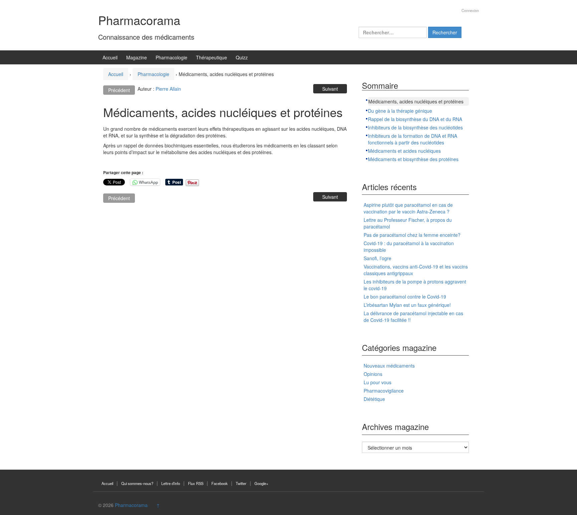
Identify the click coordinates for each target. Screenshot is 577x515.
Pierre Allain (168, 88)
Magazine (136, 57)
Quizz (242, 57)
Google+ (261, 483)
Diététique (374, 399)
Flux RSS (195, 483)
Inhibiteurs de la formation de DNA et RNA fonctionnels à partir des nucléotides (412, 139)
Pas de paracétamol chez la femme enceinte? (412, 234)
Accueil (110, 57)
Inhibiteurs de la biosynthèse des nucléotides (415, 127)
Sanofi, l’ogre (377, 258)
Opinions (373, 374)
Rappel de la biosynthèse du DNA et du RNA (415, 119)
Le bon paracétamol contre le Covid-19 (405, 296)
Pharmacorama (139, 19)
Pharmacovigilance (384, 390)
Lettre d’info (170, 483)
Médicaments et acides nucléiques (404, 150)
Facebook (219, 483)
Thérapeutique (211, 57)
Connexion (470, 10)
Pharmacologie (171, 57)
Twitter (241, 483)
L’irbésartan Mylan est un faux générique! (407, 305)
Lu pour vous (377, 382)
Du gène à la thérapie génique (400, 110)
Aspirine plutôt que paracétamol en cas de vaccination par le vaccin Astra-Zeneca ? (408, 208)
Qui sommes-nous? (137, 483)
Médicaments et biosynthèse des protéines (413, 159)
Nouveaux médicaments (389, 365)
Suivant (330, 88)
